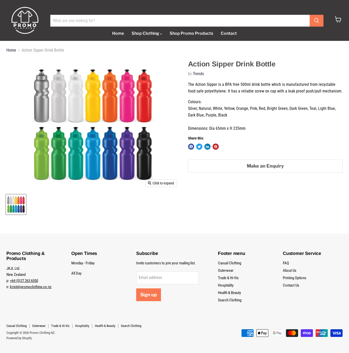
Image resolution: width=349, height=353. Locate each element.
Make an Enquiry (265, 166)
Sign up (148, 294)
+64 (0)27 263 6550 (24, 280)
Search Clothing (229, 300)
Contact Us (291, 285)
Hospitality (226, 285)
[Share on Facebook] (191, 147)
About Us (289, 270)
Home (118, 33)
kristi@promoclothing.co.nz (31, 287)
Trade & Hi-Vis (228, 278)
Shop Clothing (146, 33)
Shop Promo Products (191, 33)
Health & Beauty (229, 292)
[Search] (316, 21)
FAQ (286, 263)
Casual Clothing (229, 263)
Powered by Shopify (19, 338)
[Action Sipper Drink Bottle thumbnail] (16, 204)
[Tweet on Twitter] (199, 147)
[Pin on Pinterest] (216, 147)
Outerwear (226, 270)
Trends (198, 73)
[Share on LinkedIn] (207, 147)
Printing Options (294, 278)
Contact (229, 33)
